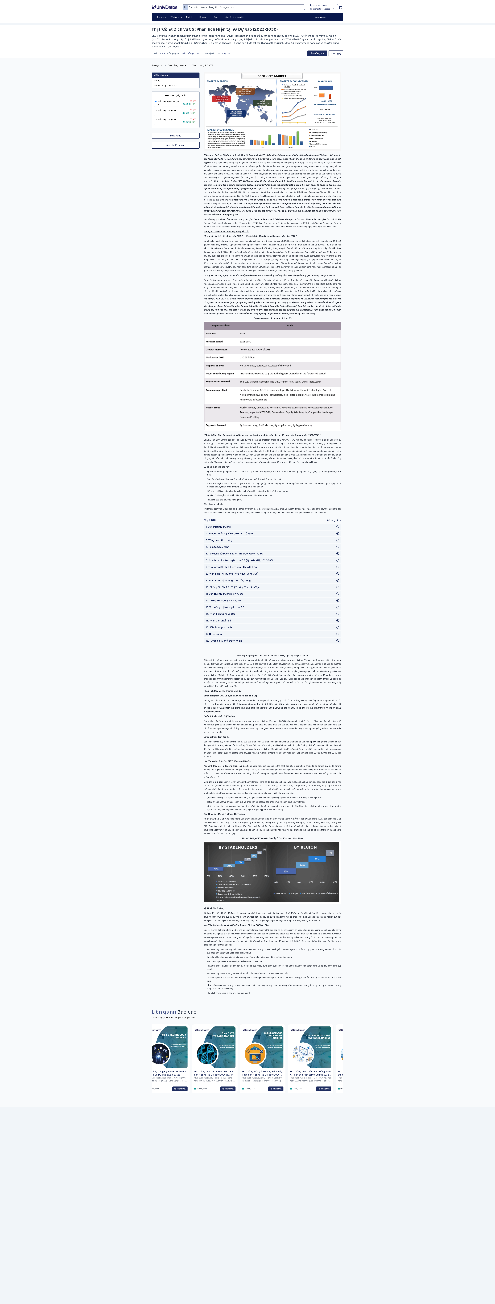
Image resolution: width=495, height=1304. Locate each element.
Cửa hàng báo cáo (177, 65)
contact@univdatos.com (323, 9)
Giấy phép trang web (167, 110)
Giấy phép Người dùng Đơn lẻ (169, 102)
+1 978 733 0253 (320, 5)
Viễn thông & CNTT (191, 53)
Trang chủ (157, 65)
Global (162, 53)
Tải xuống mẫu (317, 53)
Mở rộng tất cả (334, 520)
